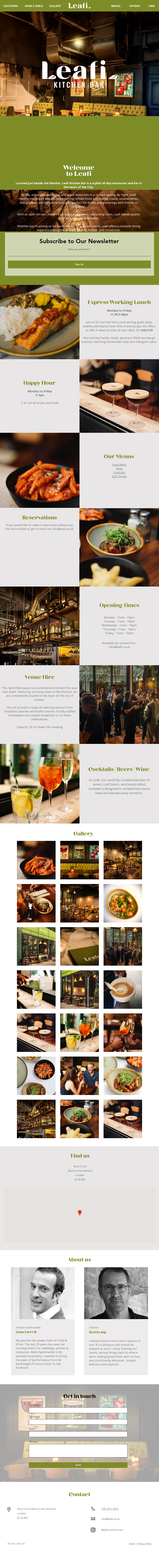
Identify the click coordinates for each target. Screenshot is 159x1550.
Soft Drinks (119, 476)
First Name (34, 1405)
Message (33, 1441)
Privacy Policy (144, 1543)
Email (31, 1429)
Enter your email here (78, 249)
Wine (119, 468)
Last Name (34, 1417)
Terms (132, 1543)
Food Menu (119, 465)
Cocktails (119, 472)
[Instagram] (93, 1530)
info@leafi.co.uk (62, 529)
